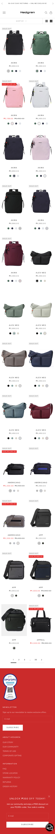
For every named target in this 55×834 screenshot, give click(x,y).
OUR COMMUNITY (10, 747)
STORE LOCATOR (10, 773)
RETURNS (7, 782)
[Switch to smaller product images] (51, 21)
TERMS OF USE (9, 751)
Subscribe (27, 824)
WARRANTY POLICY (11, 777)
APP (41, 535)
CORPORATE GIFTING (12, 755)
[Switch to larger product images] (46, 21)
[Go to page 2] (41, 660)
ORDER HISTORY (10, 786)
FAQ (4, 769)
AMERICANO (14, 483)
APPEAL (41, 640)
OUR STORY (8, 742)
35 (36, 660)
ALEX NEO (41, 273)
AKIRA (14, 63)
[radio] (8, 71)
